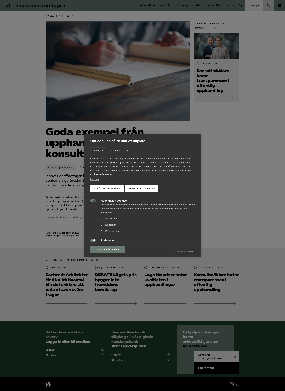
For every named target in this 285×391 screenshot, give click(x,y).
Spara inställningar (107, 250)
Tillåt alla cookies (107, 188)
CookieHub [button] (111, 218)
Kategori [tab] (98, 150)
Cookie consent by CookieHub (183, 252)
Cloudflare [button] (111, 224)
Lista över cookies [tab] (119, 150)
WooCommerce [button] (114, 231)
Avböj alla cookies (141, 188)
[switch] (91, 200)
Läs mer (94, 179)
